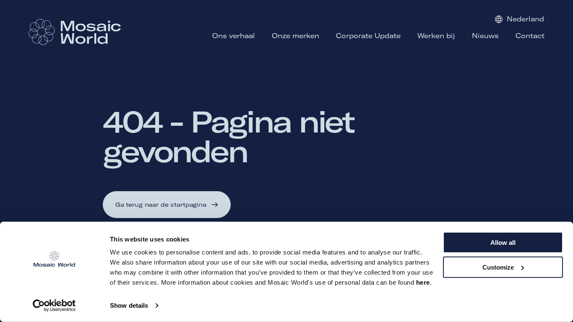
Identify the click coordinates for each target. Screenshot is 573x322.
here (423, 282)
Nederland (525, 19)
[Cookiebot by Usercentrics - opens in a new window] (54, 305)
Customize (498, 266)
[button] (166, 205)
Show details (129, 305)
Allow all (503, 242)
